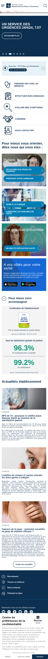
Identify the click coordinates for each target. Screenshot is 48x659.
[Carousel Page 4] (14, 54)
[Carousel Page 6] (20, 54)
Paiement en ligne (14, 593)
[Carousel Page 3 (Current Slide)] (10, 54)
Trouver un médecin (15, 582)
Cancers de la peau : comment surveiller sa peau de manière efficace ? (23, 530)
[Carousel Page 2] (6, 54)
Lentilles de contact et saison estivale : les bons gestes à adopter (23, 476)
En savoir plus (11, 36)
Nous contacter (13, 588)
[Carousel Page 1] (3, 54)
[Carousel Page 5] (17, 54)
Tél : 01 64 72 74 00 (17, 70)
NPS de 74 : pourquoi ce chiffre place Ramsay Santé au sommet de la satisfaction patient (21, 418)
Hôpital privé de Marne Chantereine (25, 6)
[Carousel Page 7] (23, 54)
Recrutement (12, 576)
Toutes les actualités (24, 564)
